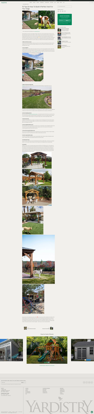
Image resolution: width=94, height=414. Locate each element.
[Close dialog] (54, 195)
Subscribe (47, 217)
